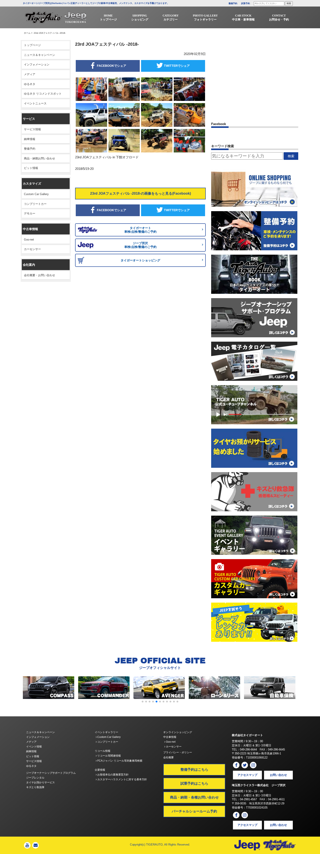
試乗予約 (245, 3)
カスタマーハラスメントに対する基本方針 (122, 779)
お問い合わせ (278, 775)
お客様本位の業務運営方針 (113, 774)
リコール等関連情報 (109, 755)
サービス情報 (32, 129)
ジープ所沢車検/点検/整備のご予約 (140, 245)
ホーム (27, 33)
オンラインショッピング (177, 732)
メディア (29, 74)
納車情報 (29, 139)
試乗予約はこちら (194, 783)
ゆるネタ (29, 84)
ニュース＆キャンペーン (39, 55)
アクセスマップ (247, 775)
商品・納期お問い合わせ (39, 158)
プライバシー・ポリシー (177, 752)
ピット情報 (31, 168)
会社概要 (168, 757)
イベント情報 (34, 746)
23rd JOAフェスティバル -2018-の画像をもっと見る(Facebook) (140, 193)
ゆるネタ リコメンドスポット (43, 93)
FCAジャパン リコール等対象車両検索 (119, 760)
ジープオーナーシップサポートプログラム (51, 772)
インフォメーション (36, 64)
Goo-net (29, 239)
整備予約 (233, 3)
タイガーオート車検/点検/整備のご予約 (140, 229)
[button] (142, 701)
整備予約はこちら (194, 769)
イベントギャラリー (106, 732)
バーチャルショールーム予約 (194, 811)
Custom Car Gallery (36, 194)
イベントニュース (35, 103)
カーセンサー (32, 249)
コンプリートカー (35, 204)
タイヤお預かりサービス (40, 782)
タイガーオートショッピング (140, 260)
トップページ (32, 45)
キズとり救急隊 (35, 787)
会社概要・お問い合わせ (39, 275)
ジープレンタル (35, 777)
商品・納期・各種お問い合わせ (194, 797)
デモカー (29, 213)
